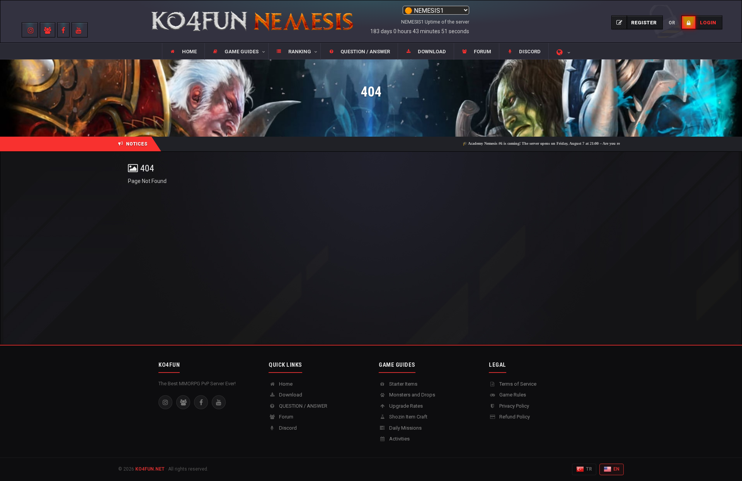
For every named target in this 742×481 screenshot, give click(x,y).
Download (290, 395)
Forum (285, 417)
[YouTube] (219, 402)
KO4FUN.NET (150, 469)
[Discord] (183, 402)
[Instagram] (165, 402)
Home (285, 384)
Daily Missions (405, 428)
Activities (399, 439)
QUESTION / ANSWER (302, 406)
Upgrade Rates (405, 406)
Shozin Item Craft (407, 417)
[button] (236, 51)
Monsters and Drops (411, 395)
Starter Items (402, 384)
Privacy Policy (513, 406)
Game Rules (512, 395)
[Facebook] (201, 402)
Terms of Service (517, 384)
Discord (287, 428)
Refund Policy (514, 417)
